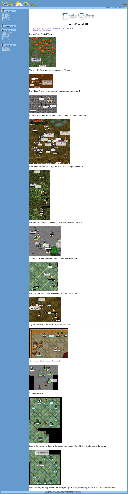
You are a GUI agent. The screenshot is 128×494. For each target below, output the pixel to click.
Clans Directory (5, 36)
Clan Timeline (5, 16)
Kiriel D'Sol (79, 492)
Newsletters (5, 18)
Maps (3, 38)
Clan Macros (5, 47)
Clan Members (5, 13)
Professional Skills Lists (7, 39)
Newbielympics (5, 20)
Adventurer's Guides (7, 32)
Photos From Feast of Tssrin (42, 30)
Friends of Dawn (6, 17)
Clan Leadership (6, 15)
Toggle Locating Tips (7, 41)
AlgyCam (4, 33)
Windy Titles (5, 22)
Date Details (5, 37)
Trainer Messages (6, 42)
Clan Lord (79, 491)
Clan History (5, 14)
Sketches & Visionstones (8, 19)
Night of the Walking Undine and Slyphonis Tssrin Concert (52, 28)
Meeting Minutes (6, 49)
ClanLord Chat (5, 34)
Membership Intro (6, 50)
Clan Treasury (5, 48)
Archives (4, 23)
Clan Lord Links (6, 35)
